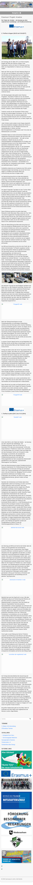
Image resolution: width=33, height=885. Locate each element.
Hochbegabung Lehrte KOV (16, 823)
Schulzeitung (16, 760)
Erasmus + (16, 774)
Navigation (15, 13)
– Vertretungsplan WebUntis (9, 737)
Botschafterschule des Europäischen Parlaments (16, 800)
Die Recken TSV (16, 842)
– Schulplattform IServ (8, 735)
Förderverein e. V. (6, 742)
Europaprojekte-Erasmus (8, 740)
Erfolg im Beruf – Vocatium (16, 866)
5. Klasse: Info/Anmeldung (9, 726)
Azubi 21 (16, 857)
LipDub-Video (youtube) (16, 784)
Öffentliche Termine (7, 728)
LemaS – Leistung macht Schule (16, 869)
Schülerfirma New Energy (8, 744)
